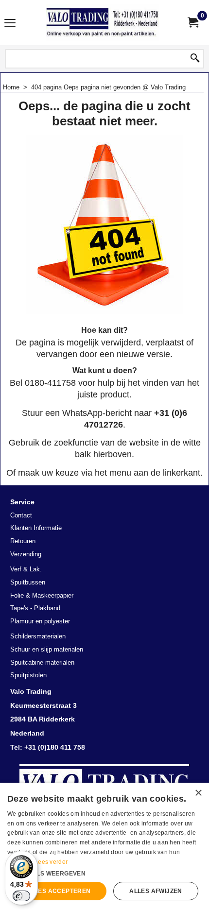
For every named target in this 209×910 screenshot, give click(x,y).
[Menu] (10, 23)
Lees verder (51, 861)
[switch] (21, 896)
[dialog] (104, 846)
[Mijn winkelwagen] (192, 23)
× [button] (198, 793)
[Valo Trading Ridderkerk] (102, 22)
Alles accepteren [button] (58, 891)
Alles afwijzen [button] (155, 891)
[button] (104, 872)
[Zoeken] (195, 58)
